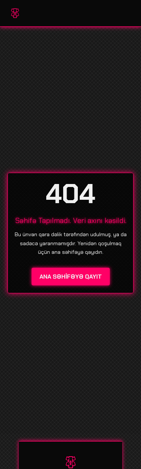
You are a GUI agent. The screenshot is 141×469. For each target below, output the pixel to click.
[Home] (15, 13)
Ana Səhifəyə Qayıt (70, 276)
